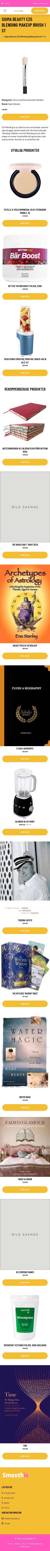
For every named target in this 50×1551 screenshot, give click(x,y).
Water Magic (25, 1097)
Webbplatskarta (25, 1547)
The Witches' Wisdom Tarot (25, 993)
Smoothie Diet (9, 1498)
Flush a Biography (25, 748)
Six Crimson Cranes (25, 1272)
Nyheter (6, 1503)
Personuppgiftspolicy (35, 1544)
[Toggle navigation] (5, 10)
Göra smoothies (20, 100)
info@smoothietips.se (40, 3)
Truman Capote (25, 920)
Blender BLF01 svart (25, 821)
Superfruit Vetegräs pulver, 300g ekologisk (25, 1345)
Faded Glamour (25, 1179)
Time (25, 1445)
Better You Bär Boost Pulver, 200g (25, 286)
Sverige (6, 3)
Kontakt (17, 1544)
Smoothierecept (9, 1493)
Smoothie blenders (35, 100)
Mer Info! (25, 117)
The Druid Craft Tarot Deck (25, 544)
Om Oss (6, 1508)
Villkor (24, 1544)
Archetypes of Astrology (25, 645)
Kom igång (40, 10)
